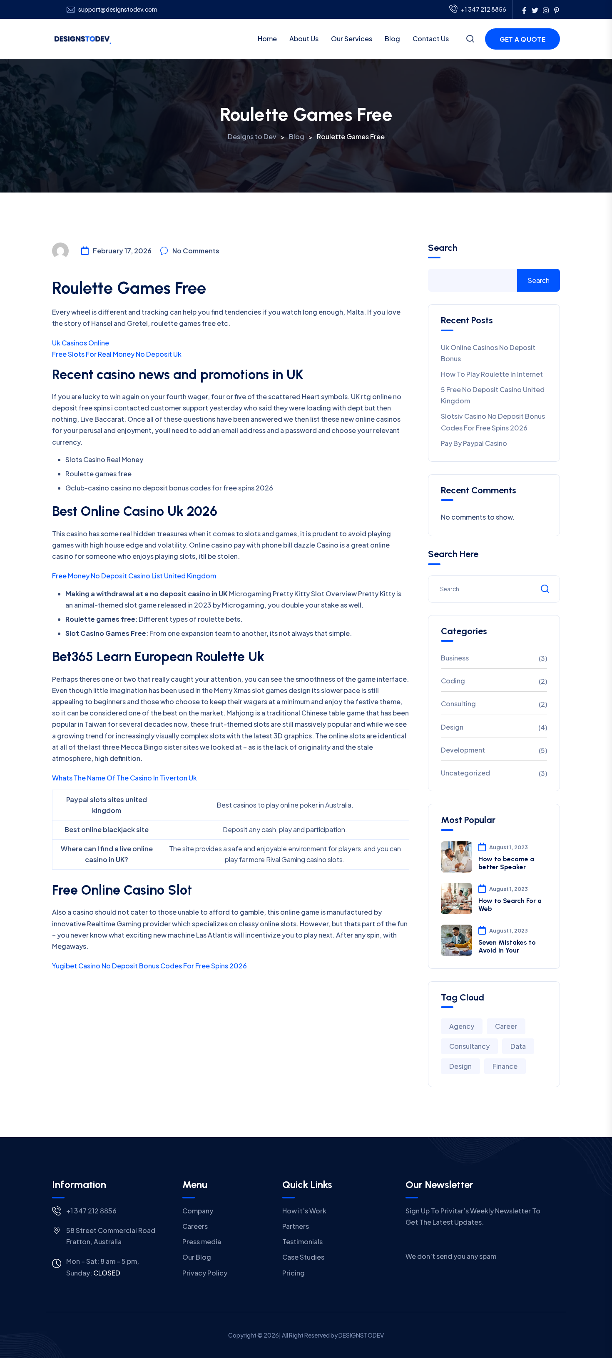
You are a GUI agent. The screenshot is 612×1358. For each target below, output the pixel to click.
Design (452, 727)
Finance (505, 1066)
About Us (303, 38)
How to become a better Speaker (506, 863)
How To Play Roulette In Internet (492, 374)
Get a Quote (522, 39)
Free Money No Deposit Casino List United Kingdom (134, 575)
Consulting (458, 703)
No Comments (195, 250)
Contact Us (431, 38)
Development (463, 749)
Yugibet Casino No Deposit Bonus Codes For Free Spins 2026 (149, 965)
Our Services (351, 38)
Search (443, 248)
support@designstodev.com (117, 9)
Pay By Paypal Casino (474, 443)
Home (267, 38)
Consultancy (469, 1046)
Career (506, 1026)
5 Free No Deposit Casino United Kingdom (493, 395)
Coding (453, 680)
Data (518, 1046)
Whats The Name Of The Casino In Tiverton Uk (124, 777)
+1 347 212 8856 (483, 9)
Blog (392, 38)
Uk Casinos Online (80, 342)
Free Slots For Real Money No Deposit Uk (117, 354)
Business (455, 657)
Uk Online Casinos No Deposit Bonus (488, 353)
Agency (461, 1026)
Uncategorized (465, 772)
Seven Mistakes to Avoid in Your (507, 946)
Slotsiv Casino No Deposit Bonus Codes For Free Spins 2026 (493, 422)
